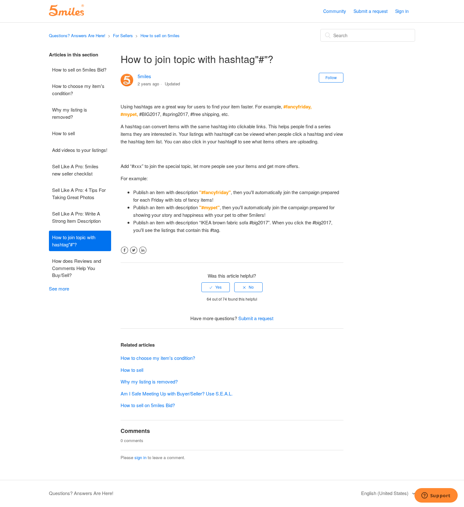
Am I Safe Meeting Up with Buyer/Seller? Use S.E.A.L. (177, 393)
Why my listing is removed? (69, 113)
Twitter (134, 250)
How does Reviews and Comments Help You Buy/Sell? (76, 267)
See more (59, 288)
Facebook (124, 250)
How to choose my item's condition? (78, 89)
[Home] (66, 14)
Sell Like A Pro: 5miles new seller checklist (75, 170)
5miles (144, 76)
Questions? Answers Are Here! (77, 35)
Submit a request (371, 11)
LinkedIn (143, 250)
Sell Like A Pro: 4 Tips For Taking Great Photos (79, 193)
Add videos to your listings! (79, 150)
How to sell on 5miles (160, 35)
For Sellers (123, 35)
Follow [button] (331, 77)
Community (334, 11)
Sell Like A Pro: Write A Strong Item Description (76, 217)
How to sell (63, 133)
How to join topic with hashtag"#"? (73, 241)
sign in (140, 457)
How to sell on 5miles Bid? (79, 69)
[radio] (215, 287)
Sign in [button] (402, 11)
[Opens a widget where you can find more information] (436, 496)
